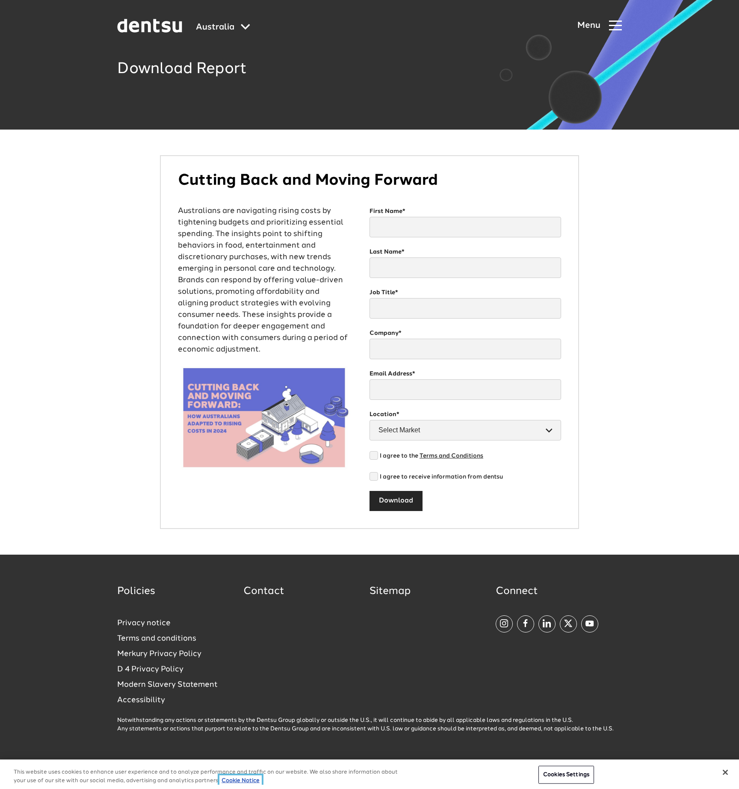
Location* (384, 414)
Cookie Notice (241, 780)
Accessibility (141, 700)
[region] (369, 774)
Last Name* (387, 252)
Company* (386, 333)
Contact (263, 591)
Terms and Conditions (451, 456)
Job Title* (384, 293)
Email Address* (392, 374)
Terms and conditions (156, 638)
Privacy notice (144, 623)
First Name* (387, 211)
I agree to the (431, 456)
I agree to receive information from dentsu (441, 477)
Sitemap (390, 591)
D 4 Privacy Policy (150, 669)
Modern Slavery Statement (167, 685)
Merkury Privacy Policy (159, 654)
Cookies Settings (566, 774)
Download (396, 500)
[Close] (725, 772)
